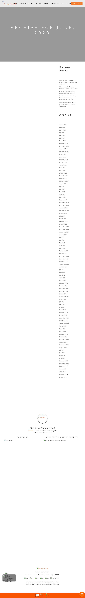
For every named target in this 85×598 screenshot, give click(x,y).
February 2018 (63, 283)
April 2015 (62, 358)
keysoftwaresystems (19, 101)
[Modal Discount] (42, 595)
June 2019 (62, 240)
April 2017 (62, 307)
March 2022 (62, 170)
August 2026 (63, 125)
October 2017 (63, 294)
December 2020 (64, 202)
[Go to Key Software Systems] (32, 578)
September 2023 (64, 151)
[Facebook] (61, 386)
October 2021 (63, 178)
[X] (61, 389)
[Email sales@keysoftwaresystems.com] (55, 578)
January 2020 (63, 224)
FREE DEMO (77, 3)
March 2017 (62, 310)
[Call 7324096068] (48, 595)
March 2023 (62, 157)
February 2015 (63, 361)
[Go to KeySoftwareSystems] (27, 578)
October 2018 (63, 261)
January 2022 (63, 173)
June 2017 (62, 304)
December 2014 (64, 363)
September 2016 (64, 323)
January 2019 (63, 253)
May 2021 (62, 192)
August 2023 (63, 154)
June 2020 (62, 216)
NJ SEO (57, 582)
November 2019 (64, 229)
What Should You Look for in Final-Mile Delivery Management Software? (68, 82)
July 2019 (61, 237)
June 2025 (62, 135)
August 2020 (63, 213)
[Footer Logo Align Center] (42, 569)
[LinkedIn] (61, 392)
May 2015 (62, 355)
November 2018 (64, 259)
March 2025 (62, 141)
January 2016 (63, 337)
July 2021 (61, 186)
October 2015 (63, 342)
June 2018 (62, 272)
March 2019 (62, 248)
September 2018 (64, 264)
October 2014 (63, 366)
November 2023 (64, 146)
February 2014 (63, 374)
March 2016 (62, 331)
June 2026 (62, 127)
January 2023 (63, 162)
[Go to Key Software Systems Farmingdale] (42, 578)
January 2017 (63, 315)
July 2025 (61, 133)
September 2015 (64, 345)
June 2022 (62, 168)
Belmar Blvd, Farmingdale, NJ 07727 (42, 575)
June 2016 (62, 329)
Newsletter (34, 101)
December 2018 (64, 256)
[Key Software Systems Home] (9, 3)
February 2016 (63, 334)
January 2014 (63, 377)
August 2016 (63, 326)
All (28, 101)
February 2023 (63, 159)
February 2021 (63, 200)
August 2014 (63, 369)
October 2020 (63, 208)
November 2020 (64, 205)
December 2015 (64, 339)
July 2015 (61, 350)
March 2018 (62, 280)
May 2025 (62, 138)
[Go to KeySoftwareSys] (37, 578)
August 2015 (63, 347)
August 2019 (63, 235)
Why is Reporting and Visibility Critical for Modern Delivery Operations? (67, 104)
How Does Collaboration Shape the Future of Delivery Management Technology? (68, 97)
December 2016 (64, 318)
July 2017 (61, 302)
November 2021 (64, 176)
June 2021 (62, 189)
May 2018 (62, 275)
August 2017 (63, 299)
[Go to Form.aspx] (42, 419)
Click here (30, 431)
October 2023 (63, 149)
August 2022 (63, 165)
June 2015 (62, 353)
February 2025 (63, 143)
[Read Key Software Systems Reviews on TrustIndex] (9, 580)
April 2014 (62, 371)
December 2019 (64, 227)
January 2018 (63, 286)
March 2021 (62, 197)
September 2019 (64, 232)
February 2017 (63, 312)
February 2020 (63, 221)
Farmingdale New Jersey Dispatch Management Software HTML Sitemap (42, 584)
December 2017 (64, 288)
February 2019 (63, 251)
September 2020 (64, 210)
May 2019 (62, 243)
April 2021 (62, 194)
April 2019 (62, 245)
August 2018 (63, 267)
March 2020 (62, 218)
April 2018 (62, 278)
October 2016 (63, 320)
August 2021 (63, 184)
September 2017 (64, 296)
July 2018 (61, 270)
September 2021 (64, 181)
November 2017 (64, 291)
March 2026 (62, 130)
